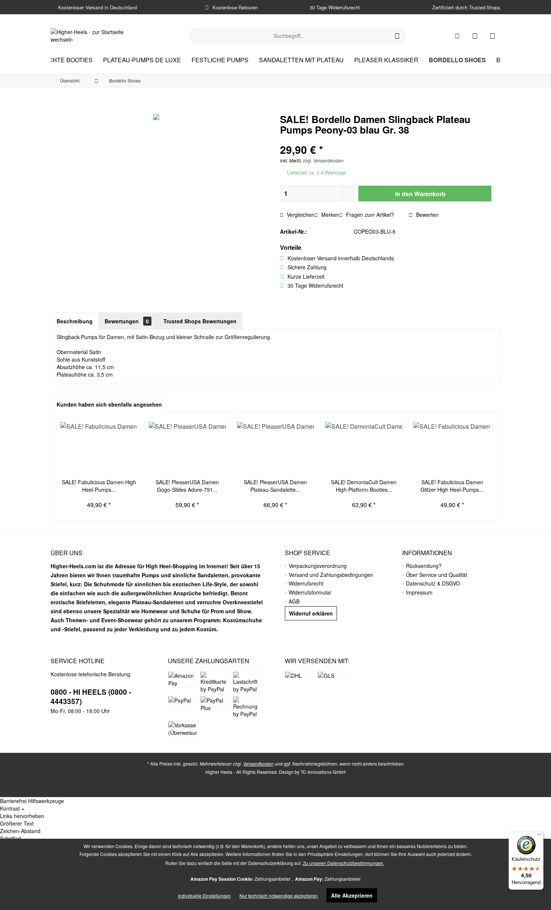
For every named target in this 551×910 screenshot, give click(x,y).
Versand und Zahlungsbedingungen (331, 574)
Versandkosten (258, 763)
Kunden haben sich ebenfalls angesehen (109, 404)
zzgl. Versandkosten (323, 160)
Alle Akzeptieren (352, 895)
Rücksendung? (424, 565)
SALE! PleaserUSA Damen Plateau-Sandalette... (275, 485)
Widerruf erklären (311, 613)
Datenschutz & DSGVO (433, 583)
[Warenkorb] (492, 35)
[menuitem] (492, 35)
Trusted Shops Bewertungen (200, 321)
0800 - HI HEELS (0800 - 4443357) (91, 696)
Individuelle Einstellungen (204, 895)
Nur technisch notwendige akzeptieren (279, 895)
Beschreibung (75, 321)
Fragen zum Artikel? (369, 214)
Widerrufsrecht (306, 583)
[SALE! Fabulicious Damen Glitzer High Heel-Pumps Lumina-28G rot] (452, 448)
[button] (275, 808)
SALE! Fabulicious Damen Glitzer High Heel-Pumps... (452, 485)
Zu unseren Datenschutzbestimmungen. (343, 863)
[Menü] (539, 836)
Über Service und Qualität (436, 574)
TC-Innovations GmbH (323, 772)
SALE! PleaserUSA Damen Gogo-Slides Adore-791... (187, 485)
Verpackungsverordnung (318, 565)
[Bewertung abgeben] (385, 140)
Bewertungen (127, 321)
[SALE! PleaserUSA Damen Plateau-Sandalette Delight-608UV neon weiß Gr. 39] (275, 448)
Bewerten (427, 214)
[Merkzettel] (475, 35)
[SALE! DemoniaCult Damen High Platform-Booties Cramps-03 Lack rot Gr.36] (364, 448)
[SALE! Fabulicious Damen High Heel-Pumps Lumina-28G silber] (99, 448)
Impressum (419, 592)
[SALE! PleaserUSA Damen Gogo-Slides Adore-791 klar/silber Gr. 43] (187, 448)
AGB (294, 601)
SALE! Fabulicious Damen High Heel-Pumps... (99, 485)
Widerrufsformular (310, 592)
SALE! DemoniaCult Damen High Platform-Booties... (364, 485)
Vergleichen (299, 214)
